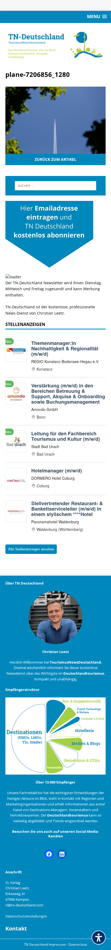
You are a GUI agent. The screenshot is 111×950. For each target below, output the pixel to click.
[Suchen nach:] (56, 185)
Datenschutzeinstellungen (26, 916)
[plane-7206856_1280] (55, 150)
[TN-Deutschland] (55, 44)
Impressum (58, 944)
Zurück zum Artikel (55, 159)
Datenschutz (77, 944)
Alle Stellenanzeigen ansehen (31, 549)
